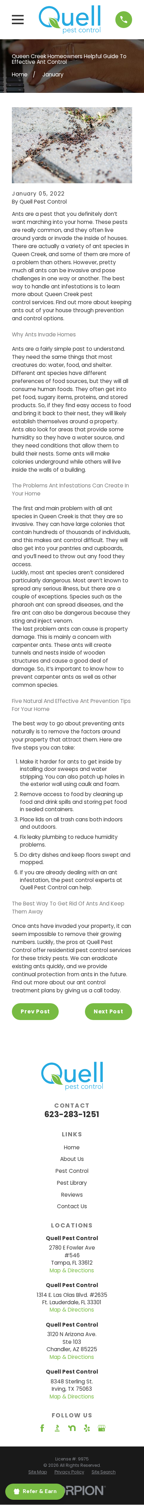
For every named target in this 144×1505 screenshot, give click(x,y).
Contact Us (72, 1206)
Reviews (72, 1194)
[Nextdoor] (71, 1428)
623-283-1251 (71, 1114)
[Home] (69, 19)
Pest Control (72, 1171)
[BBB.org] (57, 1428)
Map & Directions (72, 1270)
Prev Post (35, 1011)
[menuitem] (37, 1472)
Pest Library (72, 1182)
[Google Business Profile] (101, 1428)
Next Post (108, 1011)
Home (72, 1147)
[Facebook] (42, 1428)
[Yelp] (87, 1428)
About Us (72, 1159)
